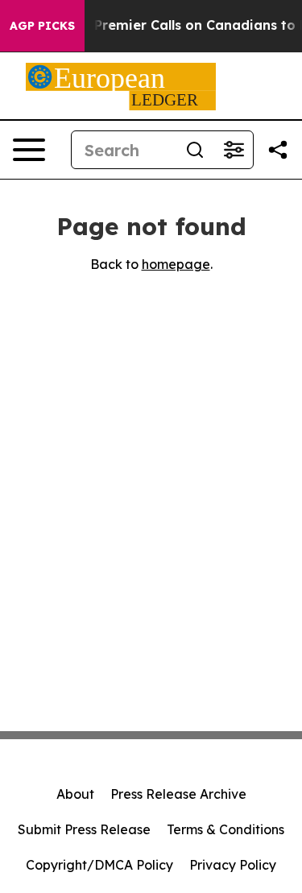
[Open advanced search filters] (233, 149)
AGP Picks (42, 26)
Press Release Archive (178, 794)
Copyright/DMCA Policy (99, 865)
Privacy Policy (232, 865)
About (75, 794)
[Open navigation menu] (29, 150)
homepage (176, 264)
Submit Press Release (84, 829)
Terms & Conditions (225, 829)
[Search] (195, 149)
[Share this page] (278, 150)
